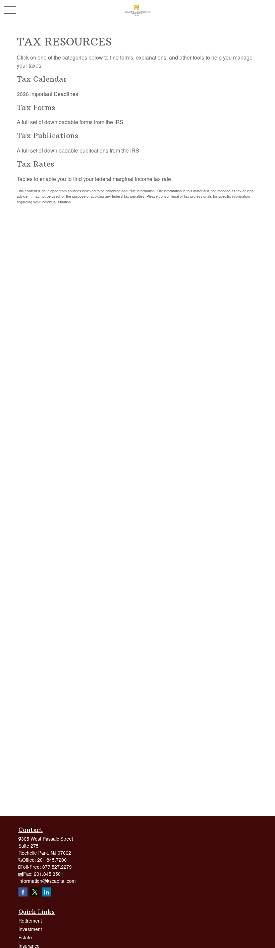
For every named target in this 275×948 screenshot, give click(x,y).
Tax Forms (36, 107)
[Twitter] (34, 891)
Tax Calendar (42, 79)
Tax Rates (35, 164)
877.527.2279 (57, 866)
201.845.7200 (52, 859)
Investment (30, 929)
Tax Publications (47, 135)
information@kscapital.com (47, 880)
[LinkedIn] (46, 891)
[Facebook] (23, 891)
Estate (25, 937)
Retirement (30, 920)
